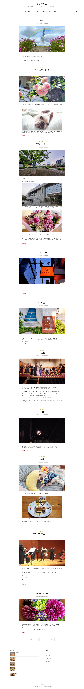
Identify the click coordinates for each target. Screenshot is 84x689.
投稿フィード (47, 655)
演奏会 (42, 352)
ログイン (46, 652)
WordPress (38, 686)
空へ (42, 20)
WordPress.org (47, 661)
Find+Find (43, 11)
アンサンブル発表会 (42, 534)
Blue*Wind (42, 3)
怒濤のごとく (42, 144)
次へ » (52, 639)
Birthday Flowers (42, 593)
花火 (42, 411)
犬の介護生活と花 (42, 70)
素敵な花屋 (42, 302)
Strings (49, 11)
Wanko (55, 11)
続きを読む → (25, 135)
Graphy (44, 686)
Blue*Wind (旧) (28, 11)
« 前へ (31, 639)
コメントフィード (48, 658)
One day (37, 11)
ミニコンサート (42, 252)
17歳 (42, 459)
